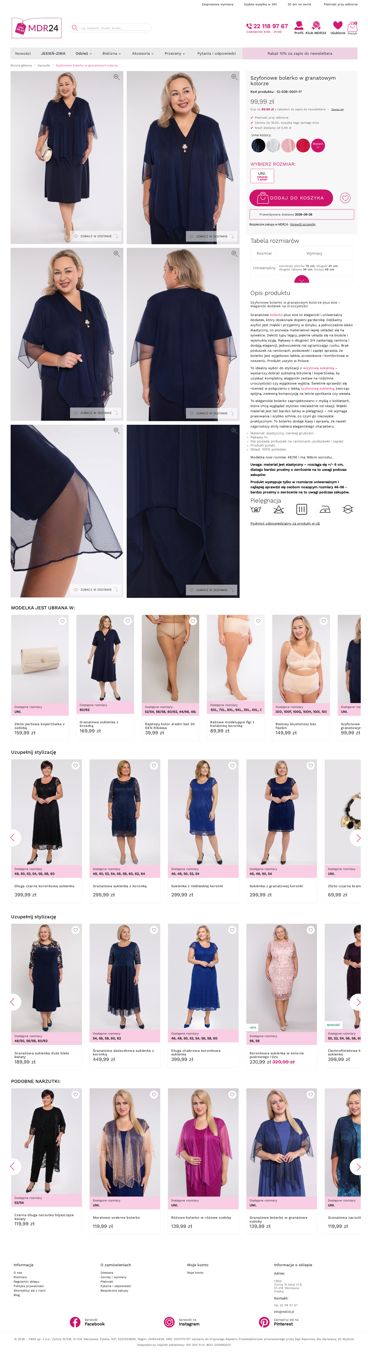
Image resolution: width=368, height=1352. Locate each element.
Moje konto (195, 1272)
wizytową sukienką (318, 368)
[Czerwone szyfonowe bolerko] (303, 145)
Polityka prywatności (29, 1286)
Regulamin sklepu (26, 1281)
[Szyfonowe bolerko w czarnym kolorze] (258, 145)
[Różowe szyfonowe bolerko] (288, 145)
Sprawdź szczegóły (303, 224)
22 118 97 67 (270, 26)
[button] (12, 837)
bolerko (276, 315)
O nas (18, 1272)
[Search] (75, 28)
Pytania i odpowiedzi (116, 1286)
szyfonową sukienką (317, 388)
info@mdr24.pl (284, 1311)
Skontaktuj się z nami (30, 1290)
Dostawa (107, 1272)
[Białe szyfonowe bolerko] (273, 145)
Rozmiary (20, 1277)
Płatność (107, 1281)
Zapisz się (337, 109)
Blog (17, 1295)
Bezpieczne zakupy (114, 1290)
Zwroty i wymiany (113, 1277)
